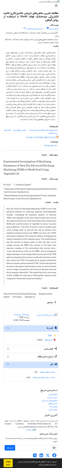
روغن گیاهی (52, 133)
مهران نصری (54, 28)
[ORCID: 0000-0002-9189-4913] (48, 28)
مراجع (50, 302)
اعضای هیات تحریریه (49, 400)
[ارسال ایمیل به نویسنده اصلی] (25, 28)
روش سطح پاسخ (20, 130)
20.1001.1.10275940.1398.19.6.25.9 (41, 137)
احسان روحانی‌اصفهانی (34, 28)
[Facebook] (54, 456)
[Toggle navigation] (32, 6)
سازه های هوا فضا (50, 145)
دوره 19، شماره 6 (21, 314)
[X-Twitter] (48, 456)
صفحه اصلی (52, 394)
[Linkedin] (41, 456)
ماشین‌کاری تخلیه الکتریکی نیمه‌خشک (43, 130)
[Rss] (35, 456)
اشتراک (9, 448)
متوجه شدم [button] (8, 463)
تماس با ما (53, 406)
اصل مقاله (44, 340)
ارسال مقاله (52, 403)
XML (50, 336)
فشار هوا (7, 130)
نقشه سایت (52, 410)
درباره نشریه (52, 397)
